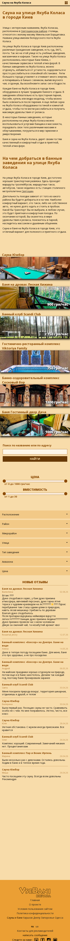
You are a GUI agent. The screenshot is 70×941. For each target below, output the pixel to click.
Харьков (28, 917)
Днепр (36, 917)
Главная (35, 900)
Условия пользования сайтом (35, 908)
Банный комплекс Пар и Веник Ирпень (27, 753)
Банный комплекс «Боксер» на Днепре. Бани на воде (32, 644)
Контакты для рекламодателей (35, 930)
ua (37, 926)
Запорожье (47, 917)
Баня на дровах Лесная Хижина (27, 284)
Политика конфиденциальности (35, 913)
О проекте (35, 904)
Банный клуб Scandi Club (21, 314)
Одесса (59, 917)
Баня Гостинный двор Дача (24, 412)
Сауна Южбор (13, 255)
